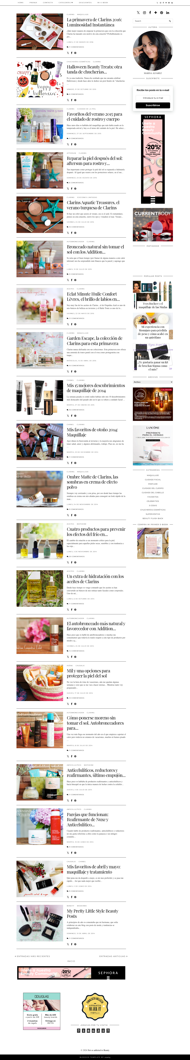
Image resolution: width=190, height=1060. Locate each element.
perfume (153, 484)
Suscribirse (153, 105)
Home (21, 3)
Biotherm (81, 524)
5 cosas (153, 505)
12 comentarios (76, 318)
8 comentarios (76, 94)
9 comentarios (76, 138)
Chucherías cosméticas (78, 62)
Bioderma (82, 906)
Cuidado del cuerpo (153, 488)
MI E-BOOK (103, 3)
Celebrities (153, 501)
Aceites (70, 289)
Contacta (48, 3)
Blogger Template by (95, 1057)
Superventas (153, 514)
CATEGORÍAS (65, 3)
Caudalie (80, 666)
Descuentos (85, 3)
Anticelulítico (74, 765)
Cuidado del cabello (153, 493)
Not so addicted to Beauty (98, 1050)
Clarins (70, 14)
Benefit (70, 906)
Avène (70, 666)
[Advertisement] (155, 581)
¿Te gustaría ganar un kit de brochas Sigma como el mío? (153, 365)
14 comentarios (76, 651)
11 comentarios (76, 47)
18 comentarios (76, 410)
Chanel (70, 380)
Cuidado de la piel (86, 109)
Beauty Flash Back (153, 518)
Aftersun (71, 153)
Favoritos (153, 497)
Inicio (71, 961)
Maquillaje (83, 14)
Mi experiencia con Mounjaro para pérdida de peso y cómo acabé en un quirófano (153, 332)
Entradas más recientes (33, 956)
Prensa (33, 3)
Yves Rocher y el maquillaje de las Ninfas (153, 305)
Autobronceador (75, 242)
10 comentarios (76, 227)
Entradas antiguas (112, 956)
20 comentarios (77, 556)
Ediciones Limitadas (87, 197)
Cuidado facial (153, 480)
